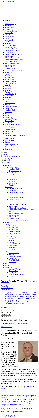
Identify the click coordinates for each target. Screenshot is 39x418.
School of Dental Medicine (13, 58)
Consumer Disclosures (28, 401)
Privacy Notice (15, 401)
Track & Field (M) (10, 94)
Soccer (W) (8, 88)
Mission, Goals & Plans (12, 124)
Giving (7, 115)
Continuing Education (12, 49)
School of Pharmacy (11, 67)
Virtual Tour (8, 112)
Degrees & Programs (11, 45)
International (9, 40)
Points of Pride (9, 121)
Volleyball (8, 97)
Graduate (8, 38)
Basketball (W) (9, 79)
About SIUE (9, 117)
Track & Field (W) (10, 95)
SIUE (8, 399)
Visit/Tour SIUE (10, 29)
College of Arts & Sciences (13, 54)
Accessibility (30, 399)
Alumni (7, 133)
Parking (7, 104)
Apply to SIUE (9, 27)
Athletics (7, 74)
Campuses (8, 126)
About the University (11, 119)
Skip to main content (7, 1)
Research (8, 113)
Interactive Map (10, 103)
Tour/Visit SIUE (14, 260)
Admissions (8, 25)
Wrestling (8, 99)
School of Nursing (10, 65)
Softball (7, 90)
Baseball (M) (9, 76)
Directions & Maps (11, 106)
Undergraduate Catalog (12, 51)
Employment (31, 403)
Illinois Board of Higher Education (12, 412)
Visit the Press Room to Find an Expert (17, 323)
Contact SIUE (5, 401)
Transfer (7, 42)
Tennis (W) (8, 92)
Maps (6, 101)
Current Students (10, 130)
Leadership (8, 122)
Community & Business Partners (15, 135)
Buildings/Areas (10, 108)
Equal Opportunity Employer (17, 403)
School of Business (11, 56)
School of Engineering (12, 63)
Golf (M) (7, 85)
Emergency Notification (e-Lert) (11, 405)
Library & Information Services (15, 70)
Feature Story (5, 286)
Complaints (4, 403)
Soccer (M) (8, 86)
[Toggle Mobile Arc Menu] (5, 160)
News (5, 281)
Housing (7, 34)
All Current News (6, 307)
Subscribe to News (7, 288)
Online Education (10, 47)
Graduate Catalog (10, 52)
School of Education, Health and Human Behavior (14, 60)
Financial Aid (9, 33)
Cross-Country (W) (11, 83)
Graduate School (10, 69)
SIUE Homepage (10, 24)
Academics (8, 43)
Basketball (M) (9, 78)
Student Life (9, 72)
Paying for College (11, 31)
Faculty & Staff (9, 131)
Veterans (7, 137)
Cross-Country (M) (11, 81)
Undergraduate (9, 36)
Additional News (6, 327)
